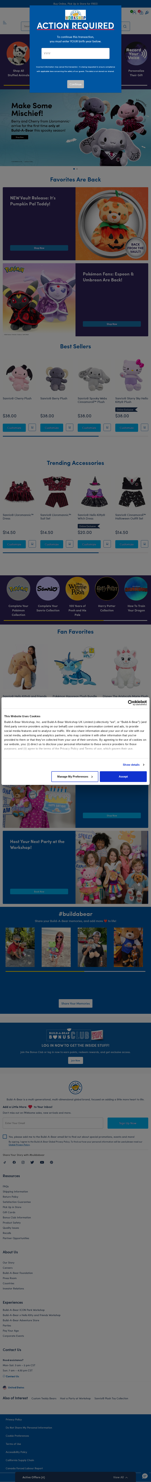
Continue (76, 84)
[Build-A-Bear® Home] (75, 14)
